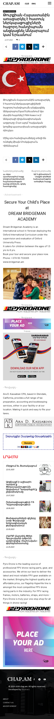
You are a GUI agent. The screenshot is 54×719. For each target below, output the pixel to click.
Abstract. (26, 689)
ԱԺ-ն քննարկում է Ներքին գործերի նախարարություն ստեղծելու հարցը (42, 178)
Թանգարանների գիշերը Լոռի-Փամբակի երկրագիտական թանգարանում (21, 522)
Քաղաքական (9, 11)
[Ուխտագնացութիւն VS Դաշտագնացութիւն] (45, 506)
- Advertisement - (13, 194)
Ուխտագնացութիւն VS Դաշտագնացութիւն (20, 503)
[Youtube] (44, 679)
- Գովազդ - (10, 387)
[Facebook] (15, 47)
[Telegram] (22, 47)
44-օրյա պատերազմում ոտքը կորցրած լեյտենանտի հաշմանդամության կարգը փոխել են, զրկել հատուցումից (14, 180)
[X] (29, 47)
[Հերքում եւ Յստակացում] (45, 470)
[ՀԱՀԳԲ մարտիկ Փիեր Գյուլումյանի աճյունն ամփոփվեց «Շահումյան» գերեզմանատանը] (45, 540)
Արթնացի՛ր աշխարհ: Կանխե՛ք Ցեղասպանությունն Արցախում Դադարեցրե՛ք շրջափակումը (21, 487)
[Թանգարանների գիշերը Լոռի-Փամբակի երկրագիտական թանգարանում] (45, 522)
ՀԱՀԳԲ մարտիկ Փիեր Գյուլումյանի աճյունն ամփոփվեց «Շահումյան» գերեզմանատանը (21, 540)
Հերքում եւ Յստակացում (21, 465)
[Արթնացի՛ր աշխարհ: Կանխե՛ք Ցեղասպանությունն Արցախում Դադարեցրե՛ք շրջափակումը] (45, 486)
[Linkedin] (36, 47)
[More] (43, 47)
